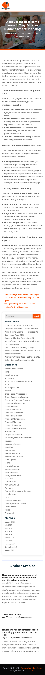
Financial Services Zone (15, 428)
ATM (7, 372)
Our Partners (10, 481)
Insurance (9, 441)
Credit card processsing (16, 394)
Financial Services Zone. (31, 668)
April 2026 (8, 534)
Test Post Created (11, 614)
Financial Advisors (13, 409)
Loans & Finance (12, 466)
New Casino (10, 478)
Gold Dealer (10, 431)
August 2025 (10, 550)
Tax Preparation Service (15, 503)
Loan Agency (10, 459)
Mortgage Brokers (13, 475)
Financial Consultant (14, 412)
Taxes (7, 510)
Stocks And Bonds (13, 500)
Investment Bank (12, 453)
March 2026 (9, 538)
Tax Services (10, 506)
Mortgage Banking (13, 472)
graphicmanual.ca (13, 434)
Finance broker (11, 406)
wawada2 (9, 513)
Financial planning (13, 422)
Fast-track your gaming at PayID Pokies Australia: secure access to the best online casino (22, 350)
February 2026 (10, 541)
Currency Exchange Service (17, 400)
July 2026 (8, 525)
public (7, 497)
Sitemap (31, 670)
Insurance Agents (13, 444)
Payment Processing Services (18, 491)
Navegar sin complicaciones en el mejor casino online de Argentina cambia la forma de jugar (19, 578)
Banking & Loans (12, 387)
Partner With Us (12, 485)
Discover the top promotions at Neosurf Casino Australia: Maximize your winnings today (22, 341)
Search (36, 316)
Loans (7, 463)
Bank (7, 384)
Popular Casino (11, 494)
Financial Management (15, 419)
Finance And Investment (16, 403)
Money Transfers (12, 469)
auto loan (9, 378)
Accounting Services (14, 368)
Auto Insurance (11, 375)
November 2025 (11, 547)
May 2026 (8, 531)
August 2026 (10, 522)
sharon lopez (13, 33)
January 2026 (10, 544)
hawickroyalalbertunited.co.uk (19, 437)
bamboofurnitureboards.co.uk (18, 381)
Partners (9, 488)
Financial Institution (13, 415)
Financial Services (13, 425)
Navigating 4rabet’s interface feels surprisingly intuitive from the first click (20, 632)
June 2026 (9, 528)
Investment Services (14, 456)
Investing (9, 447)
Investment (10, 450)
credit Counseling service (16, 397)
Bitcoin (8, 390)
